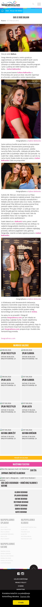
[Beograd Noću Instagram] (22, 573)
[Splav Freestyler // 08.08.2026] (5, 350)
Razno (3, 21)
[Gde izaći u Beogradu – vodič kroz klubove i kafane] (20, 479)
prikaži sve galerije (21, 458)
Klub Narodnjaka (6, 563)
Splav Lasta (6, 379)
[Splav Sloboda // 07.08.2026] (26, 376)
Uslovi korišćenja (21, 579)
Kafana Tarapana (6, 553)
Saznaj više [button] (25, 597)
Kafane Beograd (21, 499)
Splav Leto (4, 536)
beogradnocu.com (14, 317)
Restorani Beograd (21, 502)
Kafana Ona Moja (6, 558)
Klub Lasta (24, 529)
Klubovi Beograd (21, 492)
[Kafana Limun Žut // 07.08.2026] (5, 430)
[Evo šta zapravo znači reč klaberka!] (14, 469)
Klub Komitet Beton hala (28, 527)
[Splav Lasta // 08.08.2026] (5, 376)
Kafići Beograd (21, 512)
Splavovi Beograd (21, 495)
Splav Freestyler (8, 353)
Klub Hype (24, 534)
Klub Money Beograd (7, 534)
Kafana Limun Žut (8, 433)
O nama (21, 586)
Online (34, 312)
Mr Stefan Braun (26, 536)
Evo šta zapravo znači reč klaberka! (18, 471)
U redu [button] (21, 602)
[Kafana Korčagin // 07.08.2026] (26, 430)
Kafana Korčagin (29, 433)
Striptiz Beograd (21, 505)
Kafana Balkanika (34, 141)
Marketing (21, 589)
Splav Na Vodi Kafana (7, 556)
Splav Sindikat (5, 539)
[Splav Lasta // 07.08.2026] (26, 403)
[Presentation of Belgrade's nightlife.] (11, 4)
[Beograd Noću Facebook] (18, 573)
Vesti (7, 11)
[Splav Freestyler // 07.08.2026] (5, 403)
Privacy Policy (20, 583)
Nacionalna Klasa (26, 539)
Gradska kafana (5, 551)
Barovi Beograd (21, 508)
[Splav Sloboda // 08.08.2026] (26, 350)
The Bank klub (25, 532)
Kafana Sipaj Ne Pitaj (7, 560)
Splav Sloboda (28, 353)
